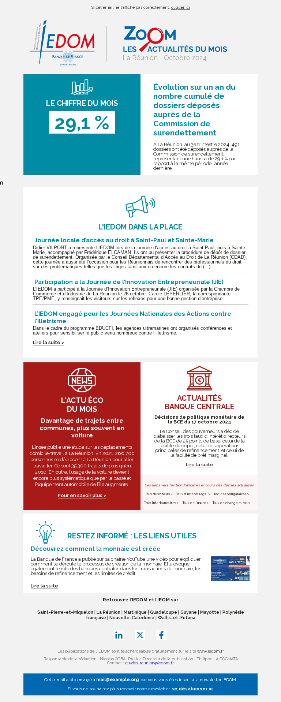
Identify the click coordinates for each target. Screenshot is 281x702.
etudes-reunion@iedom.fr (149, 663)
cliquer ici (180, 7)
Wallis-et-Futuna (176, 617)
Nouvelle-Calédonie (131, 617)
